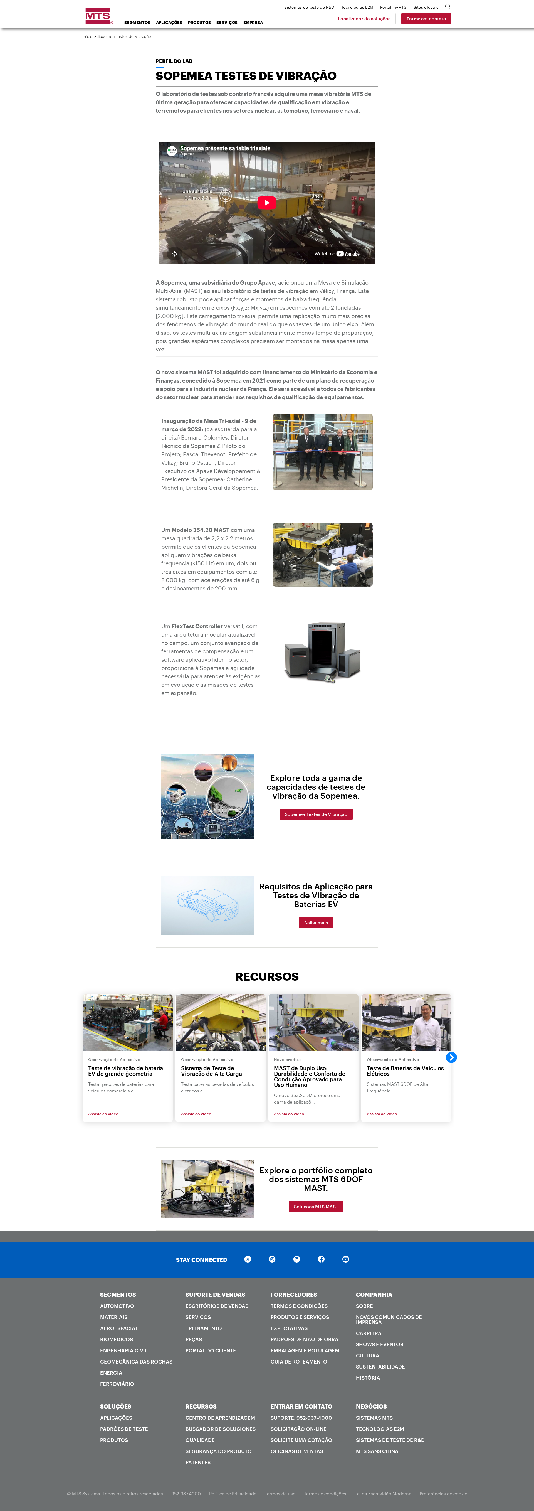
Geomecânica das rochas (136, 1362)
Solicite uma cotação (301, 1440)
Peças (194, 1339)
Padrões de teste (124, 1429)
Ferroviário (117, 1384)
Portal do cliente (211, 1350)
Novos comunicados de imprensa (389, 1319)
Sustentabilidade (380, 1367)
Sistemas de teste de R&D (390, 1440)
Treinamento (204, 1328)
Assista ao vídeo (289, 1113)
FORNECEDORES (294, 1294)
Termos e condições (299, 1306)
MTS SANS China (377, 1451)
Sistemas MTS (374, 1418)
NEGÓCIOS (371, 1406)
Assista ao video (103, 1113)
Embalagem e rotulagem (305, 1350)
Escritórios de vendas (217, 1306)
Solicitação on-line (299, 1429)
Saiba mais (316, 922)
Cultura (367, 1355)
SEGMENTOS (118, 1294)
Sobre (364, 1306)
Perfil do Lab (174, 61)
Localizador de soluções (364, 18)
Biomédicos (116, 1339)
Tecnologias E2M (380, 1429)
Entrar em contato (426, 18)
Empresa (253, 22)
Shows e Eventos (379, 1344)
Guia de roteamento (299, 1362)
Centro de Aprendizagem (220, 1418)
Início (87, 36)
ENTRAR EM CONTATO (301, 1406)
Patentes (198, 1462)
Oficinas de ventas (297, 1451)
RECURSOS (201, 1406)
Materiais (113, 1317)
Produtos (199, 22)
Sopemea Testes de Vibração (316, 814)
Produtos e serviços (300, 1317)
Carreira (369, 1333)
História (368, 1378)
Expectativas (289, 1328)
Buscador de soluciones (221, 1429)
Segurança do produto (219, 1451)
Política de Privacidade (232, 1493)
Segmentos (137, 22)
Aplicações (169, 22)
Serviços (227, 22)
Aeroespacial (119, 1328)
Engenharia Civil (124, 1350)
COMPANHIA (374, 1294)
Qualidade (200, 1440)
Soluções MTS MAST (316, 1206)
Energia (111, 1373)
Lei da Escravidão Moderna (383, 1493)
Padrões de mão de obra (304, 1339)
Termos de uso (280, 1493)
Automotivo (117, 1306)
